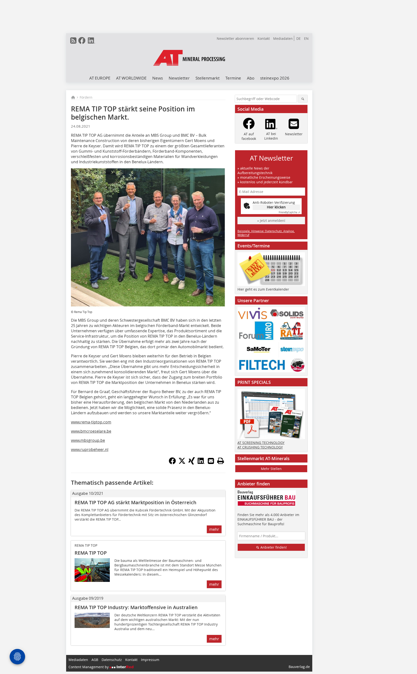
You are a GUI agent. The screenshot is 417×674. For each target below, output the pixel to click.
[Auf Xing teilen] (191, 463)
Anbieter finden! (273, 547)
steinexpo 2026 (274, 78)
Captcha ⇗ (289, 212)
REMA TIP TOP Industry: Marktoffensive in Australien (136, 607)
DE (298, 38)
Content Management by (89, 667)
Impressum (150, 659)
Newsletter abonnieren (235, 38)
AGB (94, 659)
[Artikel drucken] (220, 461)
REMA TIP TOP (91, 553)
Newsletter (179, 78)
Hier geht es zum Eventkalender (263, 289)
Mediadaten (283, 38)
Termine (233, 78)
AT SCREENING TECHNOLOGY (261, 442)
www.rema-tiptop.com (91, 422)
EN (306, 38)
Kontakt (263, 38)
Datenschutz (112, 659)
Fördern (86, 97)
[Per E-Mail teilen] (211, 461)
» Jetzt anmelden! (271, 220)
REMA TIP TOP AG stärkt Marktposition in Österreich (135, 502)
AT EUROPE (99, 78)
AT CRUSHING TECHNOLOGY (260, 447)
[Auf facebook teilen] (172, 463)
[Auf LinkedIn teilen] (201, 463)
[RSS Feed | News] (73, 40)
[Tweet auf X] (182, 463)
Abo (250, 78)
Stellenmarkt (207, 78)
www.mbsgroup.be (88, 440)
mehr (214, 529)
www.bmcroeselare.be (91, 431)
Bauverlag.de (299, 666)
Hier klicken (276, 207)
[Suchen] (302, 98)
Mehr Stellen (271, 468)
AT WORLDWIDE (131, 78)
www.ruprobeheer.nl (89, 449)
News (157, 78)
